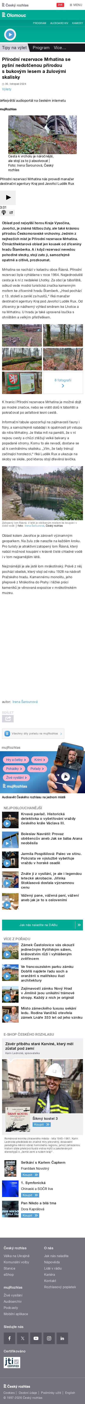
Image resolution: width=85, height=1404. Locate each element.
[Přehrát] (8, 198)
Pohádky (12, 769)
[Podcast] (3, 213)
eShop (9, 1275)
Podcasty (11, 1308)
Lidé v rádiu (53, 1268)
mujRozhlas (11, 748)
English (70, 1392)
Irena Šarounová (29, 165)
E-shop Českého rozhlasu (29, 1034)
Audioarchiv (59, 23)
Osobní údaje (28, 1392)
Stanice (9, 1268)
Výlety (7, 89)
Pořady (36, 769)
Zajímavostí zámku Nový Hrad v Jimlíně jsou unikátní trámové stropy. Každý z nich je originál (48, 993)
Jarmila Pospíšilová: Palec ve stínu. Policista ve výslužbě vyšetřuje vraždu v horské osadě (51, 858)
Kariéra (49, 1275)
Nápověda (52, 1262)
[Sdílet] (11, 213)
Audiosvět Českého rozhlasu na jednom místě (33, 797)
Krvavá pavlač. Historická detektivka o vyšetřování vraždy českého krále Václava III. (48, 818)
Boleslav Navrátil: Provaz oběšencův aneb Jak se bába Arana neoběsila (51, 838)
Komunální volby (16, 1262)
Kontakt (50, 1281)
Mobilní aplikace (16, 1314)
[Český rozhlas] (15, 5)
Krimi (38, 760)
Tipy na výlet (14, 47)
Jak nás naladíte (56, 1256)
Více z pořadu (17, 939)
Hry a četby (14, 760)
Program (39, 23)
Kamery (77, 23)
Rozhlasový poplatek (60, 1287)
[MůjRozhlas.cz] (8, 110)
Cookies (9, 1392)
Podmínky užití (51, 1392)
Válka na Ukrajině (17, 1256)
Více (60, 47)
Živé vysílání (15, 778)
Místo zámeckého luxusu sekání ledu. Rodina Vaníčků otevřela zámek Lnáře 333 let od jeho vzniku (52, 1012)
